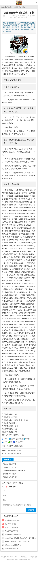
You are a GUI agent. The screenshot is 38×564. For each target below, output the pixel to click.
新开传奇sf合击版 (10, 524)
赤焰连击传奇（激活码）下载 (13, 435)
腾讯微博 (27, 439)
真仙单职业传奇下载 (11, 531)
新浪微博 (20, 439)
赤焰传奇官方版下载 (9, 417)
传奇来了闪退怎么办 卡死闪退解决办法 (17, 541)
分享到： (6, 439)
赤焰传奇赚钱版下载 (9, 414)
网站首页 (9, 7)
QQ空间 (13, 439)
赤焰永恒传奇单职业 (9, 423)
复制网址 (22, 442)
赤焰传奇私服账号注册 (10, 426)
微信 (11, 442)
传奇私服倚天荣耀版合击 (13, 534)
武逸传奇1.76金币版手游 (13, 545)
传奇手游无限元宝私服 (12, 520)
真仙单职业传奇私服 (14, 454)
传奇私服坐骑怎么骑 (11, 548)
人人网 (5, 442)
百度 (16, 442)
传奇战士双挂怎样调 (11, 527)
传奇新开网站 (17, 7)
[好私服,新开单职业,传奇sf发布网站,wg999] (19, 3)
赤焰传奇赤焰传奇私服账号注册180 (15, 420)
